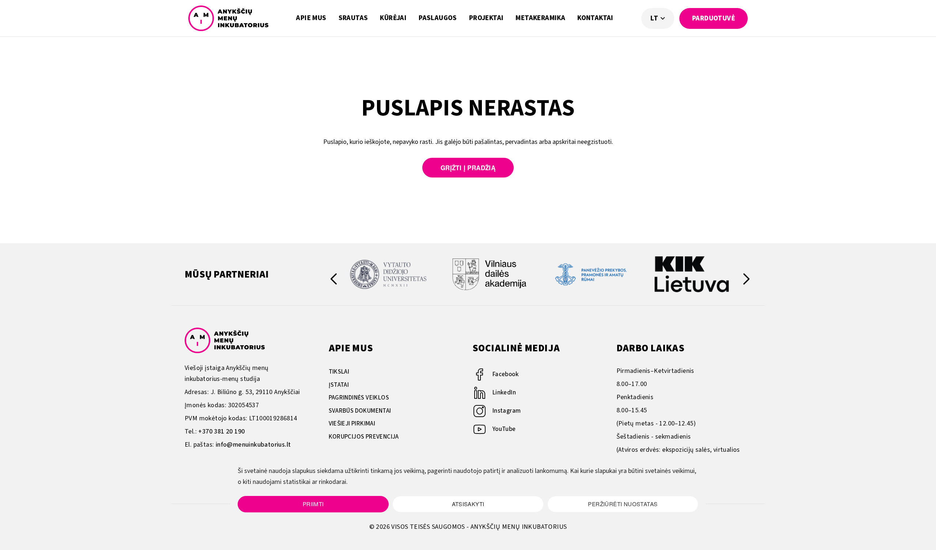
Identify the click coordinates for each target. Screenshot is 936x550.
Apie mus (311, 18)
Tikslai (339, 371)
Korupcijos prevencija (364, 436)
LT (655, 18)
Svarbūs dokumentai (360, 410)
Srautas (353, 18)
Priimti (313, 504)
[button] (746, 280)
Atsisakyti (468, 504)
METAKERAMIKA (540, 18)
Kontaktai (595, 18)
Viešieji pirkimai (352, 423)
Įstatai (339, 385)
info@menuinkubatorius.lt (253, 444)
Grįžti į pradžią (468, 167)
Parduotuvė (713, 18)
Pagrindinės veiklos (359, 397)
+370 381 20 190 (221, 431)
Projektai (486, 18)
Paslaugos (438, 18)
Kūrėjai (393, 18)
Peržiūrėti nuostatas (622, 504)
